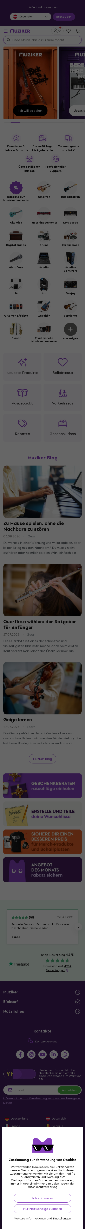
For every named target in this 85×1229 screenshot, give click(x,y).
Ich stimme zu (42, 1198)
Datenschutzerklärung (42, 1187)
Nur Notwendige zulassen (42, 1208)
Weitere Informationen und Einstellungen (42, 1219)
